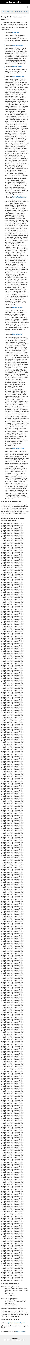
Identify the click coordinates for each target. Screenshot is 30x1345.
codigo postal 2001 (21, 1331)
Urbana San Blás (17, 308)
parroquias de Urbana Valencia (16, 1323)
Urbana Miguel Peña (18, 76)
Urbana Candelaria (17, 45)
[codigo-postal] (13, 2)
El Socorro (15, 32)
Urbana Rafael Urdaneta (19, 197)
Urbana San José (17, 334)
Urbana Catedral (17, 67)
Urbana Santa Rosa (18, 448)
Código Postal (15, 1338)
